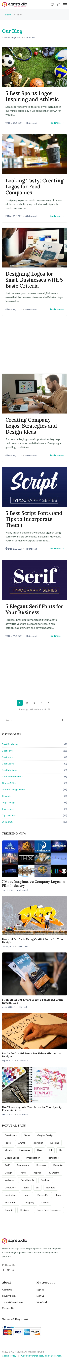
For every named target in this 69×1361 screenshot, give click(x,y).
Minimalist (38, 1142)
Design (8, 1172)
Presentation (33, 1157)
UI (50, 1150)
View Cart (42, 1301)
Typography (23, 1165)
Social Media (27, 1180)
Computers (11, 1187)
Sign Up (41, 1295)
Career (45, 1202)
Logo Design (8, 802)
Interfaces (24, 1150)
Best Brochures (10, 744)
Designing (29, 1202)
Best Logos (8, 763)
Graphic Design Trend (13, 789)
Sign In (40, 1289)
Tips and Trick (9, 815)
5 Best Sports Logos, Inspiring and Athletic (32, 96)
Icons (27, 1195)
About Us (7, 1289)
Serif (7, 1165)
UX (60, 1150)
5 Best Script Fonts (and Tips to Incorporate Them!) (34, 519)
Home (8, 14)
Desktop (45, 1180)
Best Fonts (8, 750)
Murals (8, 1150)
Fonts (8, 1142)
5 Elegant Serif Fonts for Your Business (34, 609)
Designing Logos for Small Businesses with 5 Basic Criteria (34, 280)
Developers (11, 1135)
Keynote (6, 795)
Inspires (37, 1172)
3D (37, 1187)
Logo (58, 1195)
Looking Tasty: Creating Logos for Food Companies (34, 186)
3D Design (54, 1172)
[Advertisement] (34, 345)
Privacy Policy (9, 1295)
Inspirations (11, 1195)
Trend (22, 1172)
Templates (53, 1157)
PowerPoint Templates (49, 1210)
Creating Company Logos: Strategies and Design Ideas (31, 426)
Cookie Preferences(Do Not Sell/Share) (41, 1355)
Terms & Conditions (12, 1301)
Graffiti (21, 1142)
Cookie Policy (9, 1355)
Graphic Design (45, 1135)
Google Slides (9, 783)
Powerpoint (8, 808)
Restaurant (11, 1202)
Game (27, 1135)
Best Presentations (12, 776)
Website (9, 1180)
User (39, 1150)
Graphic (9, 1210)
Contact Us (8, 1308)
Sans (26, 1187)
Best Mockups (9, 770)
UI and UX (7, 821)
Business (41, 1165)
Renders (50, 1187)
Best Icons (7, 757)
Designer (25, 1210)
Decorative (43, 1195)
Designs (54, 1142)
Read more (55, 123)
